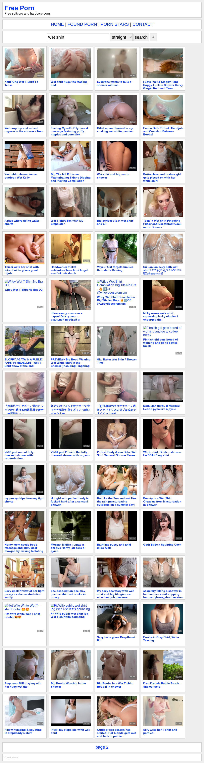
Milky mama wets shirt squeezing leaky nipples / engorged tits (160, 316)
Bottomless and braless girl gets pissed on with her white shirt (162, 177)
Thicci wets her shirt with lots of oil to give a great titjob (22, 270)
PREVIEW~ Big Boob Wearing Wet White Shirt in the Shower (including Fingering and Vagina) (70, 364)
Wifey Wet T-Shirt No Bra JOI (24, 289)
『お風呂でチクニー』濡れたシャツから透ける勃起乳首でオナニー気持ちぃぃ (24, 409)
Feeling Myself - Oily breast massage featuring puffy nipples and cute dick (69, 131)
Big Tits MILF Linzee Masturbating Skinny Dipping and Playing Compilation (71, 177)
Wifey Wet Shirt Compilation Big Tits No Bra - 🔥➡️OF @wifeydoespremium (116, 300)
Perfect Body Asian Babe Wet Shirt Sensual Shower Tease (117, 453)
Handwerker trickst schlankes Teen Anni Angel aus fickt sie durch (69, 270)
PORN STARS (115, 24)
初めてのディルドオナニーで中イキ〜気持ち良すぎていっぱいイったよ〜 (70, 409)
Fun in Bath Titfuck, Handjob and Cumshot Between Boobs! (163, 131)
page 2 (102, 747)
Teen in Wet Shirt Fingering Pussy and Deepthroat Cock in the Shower (162, 224)
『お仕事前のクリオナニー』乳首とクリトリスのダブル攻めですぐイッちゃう (116, 409)
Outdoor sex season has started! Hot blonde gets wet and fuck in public (116, 733)
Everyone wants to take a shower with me (114, 83)
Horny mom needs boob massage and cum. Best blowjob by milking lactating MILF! (24, 549)
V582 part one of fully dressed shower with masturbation (19, 455)
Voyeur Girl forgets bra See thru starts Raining (115, 268)
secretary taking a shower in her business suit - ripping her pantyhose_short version (163, 594)
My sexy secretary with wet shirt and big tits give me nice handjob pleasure (115, 594)
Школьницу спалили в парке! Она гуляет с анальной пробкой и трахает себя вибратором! (69, 318)
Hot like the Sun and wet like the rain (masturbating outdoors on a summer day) (116, 501)
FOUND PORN (82, 24)
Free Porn (19, 8)
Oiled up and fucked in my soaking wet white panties (115, 129)
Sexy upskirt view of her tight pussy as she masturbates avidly (24, 594)
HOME (57, 24)
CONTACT (142, 24)
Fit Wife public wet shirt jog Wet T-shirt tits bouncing (69, 615)
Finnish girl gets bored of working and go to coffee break (160, 342)
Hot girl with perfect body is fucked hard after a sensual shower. (70, 501)
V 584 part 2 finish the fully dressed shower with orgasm (70, 453)
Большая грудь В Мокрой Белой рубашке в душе (161, 407)
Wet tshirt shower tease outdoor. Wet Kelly (21, 176)
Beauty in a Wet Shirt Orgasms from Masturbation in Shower (162, 501)
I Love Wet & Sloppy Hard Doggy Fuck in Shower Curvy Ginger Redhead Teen (163, 85)
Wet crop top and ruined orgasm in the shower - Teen (24, 129)
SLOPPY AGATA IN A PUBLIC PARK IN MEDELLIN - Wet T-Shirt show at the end (24, 362)
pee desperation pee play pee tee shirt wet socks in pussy (68, 594)
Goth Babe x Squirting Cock (162, 544)
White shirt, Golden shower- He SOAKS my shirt (162, 453)
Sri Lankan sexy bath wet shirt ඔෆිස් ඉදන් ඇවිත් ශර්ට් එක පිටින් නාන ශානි (162, 270)
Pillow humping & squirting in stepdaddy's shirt (23, 731)
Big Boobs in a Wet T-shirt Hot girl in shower (115, 685)
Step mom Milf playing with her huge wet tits (23, 685)
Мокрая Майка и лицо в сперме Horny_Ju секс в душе (67, 548)
